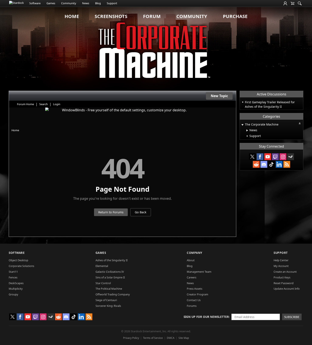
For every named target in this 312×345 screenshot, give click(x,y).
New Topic (219, 96)
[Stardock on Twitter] (252, 157)
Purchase (235, 16)
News (85, 3)
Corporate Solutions (21, 266)
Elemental (102, 266)
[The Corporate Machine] (156, 48)
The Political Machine (109, 289)
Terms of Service (153, 338)
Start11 (13, 272)
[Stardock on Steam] (290, 157)
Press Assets (194, 289)
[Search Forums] (300, 3)
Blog (98, 3)
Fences (13, 277)
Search (43, 104)
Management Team (199, 272)
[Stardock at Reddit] (256, 164)
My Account (281, 266)
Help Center (281, 260)
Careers (191, 277)
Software (35, 3)
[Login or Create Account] (285, 3)
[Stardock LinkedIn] (279, 164)
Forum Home (25, 104)
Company (194, 253)
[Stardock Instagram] (283, 157)
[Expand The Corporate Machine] (242, 125)
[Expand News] (247, 130)
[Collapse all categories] (299, 123)
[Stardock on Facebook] (260, 157)
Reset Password (284, 283)
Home (72, 16)
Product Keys (282, 277)
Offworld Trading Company (113, 294)
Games (50, 3)
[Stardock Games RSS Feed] (287, 164)
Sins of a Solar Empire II (110, 277)
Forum (152, 16)
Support (112, 3)
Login (56, 104)
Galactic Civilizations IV (110, 272)
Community (68, 3)
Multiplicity (16, 289)
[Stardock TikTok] (271, 164)
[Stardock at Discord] (264, 164)
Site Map (183, 338)
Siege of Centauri (106, 300)
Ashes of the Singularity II (112, 260)
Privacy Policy (131, 338)
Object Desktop (18, 260)
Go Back (140, 212)
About (191, 260)
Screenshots (111, 16)
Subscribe (291, 317)
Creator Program (197, 294)
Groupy (13, 294)
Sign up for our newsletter (206, 317)
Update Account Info (287, 289)
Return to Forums (111, 212)
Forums (192, 306)
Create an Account (285, 272)
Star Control (103, 283)
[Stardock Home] (16, 3)
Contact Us (194, 300)
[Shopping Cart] (292, 3)
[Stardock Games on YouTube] (267, 157)
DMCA (170, 338)
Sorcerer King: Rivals (108, 306)
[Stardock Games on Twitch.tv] (275, 157)
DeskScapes (16, 283)
